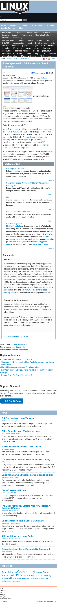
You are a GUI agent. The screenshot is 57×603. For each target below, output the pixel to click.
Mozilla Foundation (14, 226)
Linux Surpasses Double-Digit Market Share (23, 520)
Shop (21, 28)
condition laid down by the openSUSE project (26, 146)
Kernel (11, 477)
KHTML (10, 242)
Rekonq (44, 78)
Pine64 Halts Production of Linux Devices (21, 446)
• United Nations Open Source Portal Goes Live (20, 367)
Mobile (25, 575)
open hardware (5, 449)
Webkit (9, 244)
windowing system (9, 56)
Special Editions (8, 28)
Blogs (24, 25)
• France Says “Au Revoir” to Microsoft (16, 375)
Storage (12, 449)
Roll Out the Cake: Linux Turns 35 (18, 418)
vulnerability (17, 538)
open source (14, 581)
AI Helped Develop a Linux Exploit (18, 536)
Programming (26, 35)
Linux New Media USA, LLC (48, 601)
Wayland (52, 53)
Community (26, 571)
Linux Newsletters (20, 344)
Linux (7, 421)
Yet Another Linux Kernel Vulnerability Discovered (26, 549)
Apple (42, 242)
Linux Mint (16, 477)
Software (6, 37)
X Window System (28, 56)
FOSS (3, 421)
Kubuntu (7, 462)
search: (2, 17)
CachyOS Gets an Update (14, 490)
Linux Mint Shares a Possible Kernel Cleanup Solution (27, 474)
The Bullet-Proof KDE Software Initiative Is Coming (26, 459)
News (3, 25)
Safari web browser (40, 244)
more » (51, 180)
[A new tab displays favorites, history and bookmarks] (18, 96)
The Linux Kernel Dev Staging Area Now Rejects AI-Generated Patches (26, 506)
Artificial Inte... (5, 510)
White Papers (36, 25)
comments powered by (15, 336)
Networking (17, 37)
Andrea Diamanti (30, 137)
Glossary (5, 601)
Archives (50, 25)
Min (7, 197)
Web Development (27, 578)
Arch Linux (4, 493)
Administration (5, 477)
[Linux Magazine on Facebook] (44, 58)
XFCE (41, 56)
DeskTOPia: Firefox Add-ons (18, 211)
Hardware (7, 575)
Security (16, 510)
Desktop (4, 523)
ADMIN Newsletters (20, 349)
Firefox (23, 231)
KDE (47, 236)
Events (46, 572)
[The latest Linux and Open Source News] (48, 58)
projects (12, 462)
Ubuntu (14, 578)
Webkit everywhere (14, 223)
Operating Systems (43, 35)
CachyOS (10, 493)
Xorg (49, 56)
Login (53, 58)
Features (13, 25)
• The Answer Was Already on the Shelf (16, 359)
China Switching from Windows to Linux (21, 431)
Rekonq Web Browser (15, 168)
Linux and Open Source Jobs (14, 347)
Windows (18, 433)
